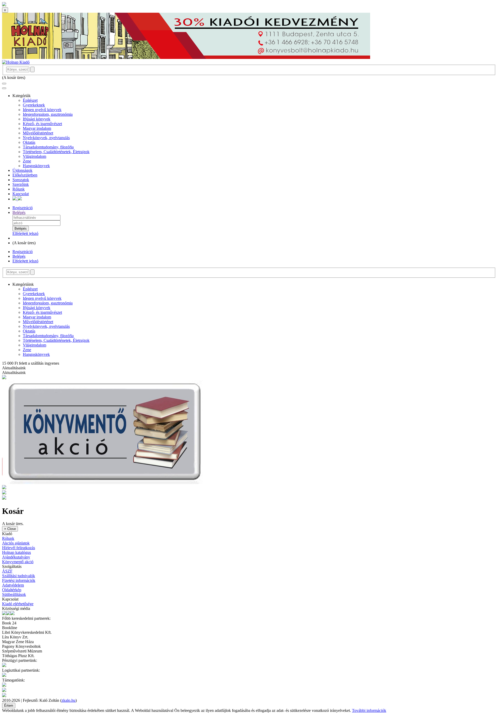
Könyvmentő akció (17, 562)
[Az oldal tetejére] (4, 5)
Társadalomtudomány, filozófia (48, 147)
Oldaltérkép (11, 590)
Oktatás (29, 142)
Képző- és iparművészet (42, 123)
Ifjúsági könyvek (36, 119)
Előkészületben (24, 175)
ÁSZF (7, 571)
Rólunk (18, 189)
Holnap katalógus (16, 552)
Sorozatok (20, 180)
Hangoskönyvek (36, 166)
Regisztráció (22, 208)
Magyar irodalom (37, 128)
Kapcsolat (20, 194)
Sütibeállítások (14, 594)
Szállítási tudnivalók (18, 576)
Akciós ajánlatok (16, 543)
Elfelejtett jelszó (25, 233)
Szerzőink (20, 184)
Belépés (18, 212)
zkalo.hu (68, 700)
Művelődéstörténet (38, 133)
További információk (369, 710)
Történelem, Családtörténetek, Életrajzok (56, 151)
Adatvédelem (13, 585)
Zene (27, 161)
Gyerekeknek (34, 105)
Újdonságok (22, 170)
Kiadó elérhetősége (17, 604)
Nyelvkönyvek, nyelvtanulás (46, 137)
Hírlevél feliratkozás (18, 548)
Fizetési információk (18, 580)
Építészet (30, 100)
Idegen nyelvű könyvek (42, 109)
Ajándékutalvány (16, 557)
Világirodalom (34, 156)
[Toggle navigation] (4, 83)
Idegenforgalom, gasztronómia (48, 114)
